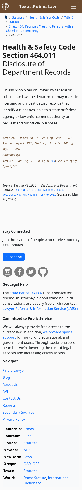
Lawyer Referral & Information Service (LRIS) (39, 308)
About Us (10, 384)
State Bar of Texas (24, 293)
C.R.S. (28, 435)
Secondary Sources (18, 412)
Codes (29, 428)
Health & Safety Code (44, 17)
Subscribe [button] (13, 256)
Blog (6, 377)
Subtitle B (16, 22)
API (5, 391)
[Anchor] (61, 123)
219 (52, 161)
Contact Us (12, 398)
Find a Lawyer (14, 370)
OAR (27, 463)
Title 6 (68, 17)
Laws (28, 456)
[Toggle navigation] (73, 6)
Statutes (18, 17)
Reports (9, 405)
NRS (27, 449)
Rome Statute (35, 477)
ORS (36, 463)
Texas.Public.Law (37, 6)
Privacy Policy (14, 419)
